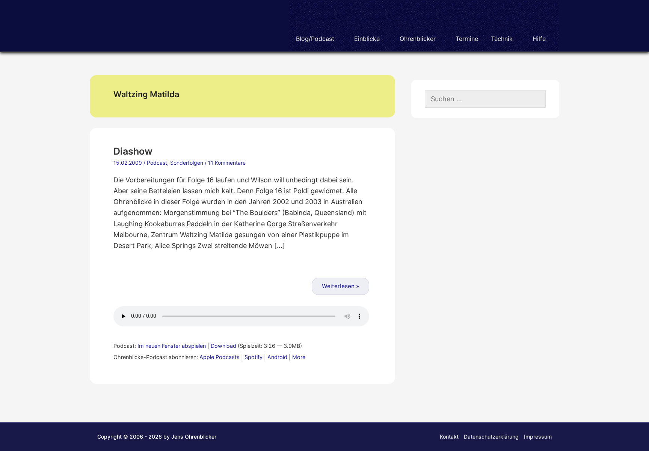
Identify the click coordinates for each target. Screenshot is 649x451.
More (298, 357)
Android (277, 357)
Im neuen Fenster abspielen (171, 346)
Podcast (157, 162)
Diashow (132, 151)
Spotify (254, 357)
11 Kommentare (227, 162)
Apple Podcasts (219, 357)
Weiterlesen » (340, 286)
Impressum (538, 436)
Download (223, 346)
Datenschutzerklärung (491, 436)
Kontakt (449, 436)
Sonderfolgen (186, 162)
